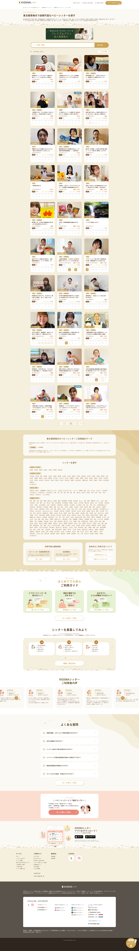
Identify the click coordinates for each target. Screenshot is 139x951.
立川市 (66, 478)
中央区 (37, 476)
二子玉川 (71, 527)
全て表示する (33, 484)
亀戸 (94, 506)
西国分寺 (55, 523)
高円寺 (83, 511)
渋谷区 (88, 476)
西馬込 (94, 523)
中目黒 (96, 521)
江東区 (64, 476)
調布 (91, 519)
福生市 (57, 480)
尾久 (87, 504)
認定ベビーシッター (52, 490)
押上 (95, 504)
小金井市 (105, 478)
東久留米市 (78, 480)
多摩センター (57, 519)
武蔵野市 (72, 478)
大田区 (78, 476)
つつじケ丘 (100, 519)
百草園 (51, 531)
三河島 (38, 529)
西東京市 (32, 482)
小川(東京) (79, 504)
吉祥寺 (47, 509)
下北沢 (36, 515)
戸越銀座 (40, 521)
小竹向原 (102, 511)
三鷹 (53, 529)
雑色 (84, 517)
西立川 (76, 523)
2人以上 (93, 490)
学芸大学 (98, 506)
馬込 (31, 529)
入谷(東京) (32, 502)
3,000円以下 (49, 492)
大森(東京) (59, 504)
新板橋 (47, 515)
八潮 (82, 533)
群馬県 (40, 469)
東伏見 (31, 527)
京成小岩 (62, 511)
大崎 (48, 504)
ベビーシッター (58, 19)
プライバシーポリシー (71, 930)
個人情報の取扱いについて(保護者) (58, 930)
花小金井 (68, 525)
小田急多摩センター (102, 504)
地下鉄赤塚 (58, 502)
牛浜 (44, 502)
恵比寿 (92, 502)
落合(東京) (39, 506)
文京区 (50, 476)
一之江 (102, 500)
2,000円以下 (41, 492)
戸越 (35, 521)
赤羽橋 (68, 533)
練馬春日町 (36, 525)
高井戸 (88, 517)
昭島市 (91, 478)
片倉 (58, 506)
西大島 (40, 523)
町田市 (100, 478)
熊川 (76, 509)
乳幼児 (88, 492)
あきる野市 (106, 480)
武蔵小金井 (85, 529)
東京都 (55, 469)
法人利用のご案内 (99, 2)
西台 (80, 523)
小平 (106, 511)
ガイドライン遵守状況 (82, 930)
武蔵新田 (101, 529)
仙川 (60, 517)
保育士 (37, 490)
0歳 (55, 492)
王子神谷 (100, 502)
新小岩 (68, 515)
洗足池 (67, 517)
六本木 (101, 531)
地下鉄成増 (65, 502)
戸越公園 (46, 521)
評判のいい (39, 494)
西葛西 (50, 523)
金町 (62, 506)
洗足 (63, 517)
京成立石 (73, 511)
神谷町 (86, 506)
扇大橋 (91, 533)
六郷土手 (95, 531)
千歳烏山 (81, 519)
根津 (106, 523)
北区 (107, 476)
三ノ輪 (74, 529)
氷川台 (73, 525)
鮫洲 (73, 513)
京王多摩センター (104, 509)
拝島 (41, 525)
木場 (51, 509)
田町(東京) (65, 519)
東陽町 (31, 521)
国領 (97, 511)
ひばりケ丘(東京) (43, 527)
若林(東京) (32, 533)
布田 (75, 527)
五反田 (56, 513)
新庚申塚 (73, 533)
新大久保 (59, 515)
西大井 (36, 523)
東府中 (36, 527)
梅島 (53, 502)
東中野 (104, 525)
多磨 (70, 519)
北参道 (101, 533)
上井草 (66, 506)
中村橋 (91, 521)
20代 (96, 492)
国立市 (52, 480)
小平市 (31, 480)
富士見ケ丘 (59, 527)
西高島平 (70, 523)
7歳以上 (78, 492)
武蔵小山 (91, 529)
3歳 (65, 492)
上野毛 (81, 506)
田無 (39, 519)
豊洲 (55, 521)
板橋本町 (93, 500)
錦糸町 (59, 509)
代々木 (87, 531)
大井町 (31, 504)
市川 (98, 500)
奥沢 (91, 504)
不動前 (90, 527)
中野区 (93, 476)
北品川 (31, 509)
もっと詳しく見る (69, 783)
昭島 (41, 500)
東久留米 (88, 525)
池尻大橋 (75, 500)
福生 (86, 527)
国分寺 (93, 511)
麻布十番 (46, 533)
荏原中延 (86, 502)
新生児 (83, 492)
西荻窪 (45, 523)
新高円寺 (74, 515)
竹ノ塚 (104, 517)
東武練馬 (106, 519)
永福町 (71, 502)
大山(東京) (72, 504)
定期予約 (32, 490)
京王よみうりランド (47, 511)
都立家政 (60, 521)
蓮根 (45, 525)
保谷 (97, 527)
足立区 (45, 478)
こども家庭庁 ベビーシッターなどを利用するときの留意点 (101, 930)
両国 (91, 531)
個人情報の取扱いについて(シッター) (41, 930)
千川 (56, 517)
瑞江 (42, 529)
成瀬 (103, 521)
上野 (37, 502)
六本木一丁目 (39, 533)
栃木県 (36, 469)
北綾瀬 (103, 506)
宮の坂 (79, 529)
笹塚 (69, 513)
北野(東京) (41, 509)
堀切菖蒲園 (103, 527)
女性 (88, 490)
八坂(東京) (68, 531)
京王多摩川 (96, 509)
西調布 (84, 523)
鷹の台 (93, 517)
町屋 (34, 529)
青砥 (34, 500)
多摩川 (46, 519)
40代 (104, 492)
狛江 (31, 513)
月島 (95, 519)
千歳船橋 (86, 519)
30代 (100, 492)
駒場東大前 (45, 513)
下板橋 (31, 515)
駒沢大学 (39, 513)
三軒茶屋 (82, 513)
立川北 (31, 519)
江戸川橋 (81, 502)
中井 (71, 521)
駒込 (34, 513)
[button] (27, 647)
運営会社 (25, 930)
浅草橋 (55, 500)
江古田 (75, 502)
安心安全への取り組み (87, 2)
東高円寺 (94, 525)
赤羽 (38, 500)
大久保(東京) (42, 504)
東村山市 (41, 480)
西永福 (31, 523)
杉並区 (98, 476)
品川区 (69, 476)
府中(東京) (80, 527)
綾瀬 (59, 500)
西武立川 (39, 517)
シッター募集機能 (79, 635)
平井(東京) (52, 527)
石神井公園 (42, 515)
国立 (73, 509)
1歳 (58, 492)
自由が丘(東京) (94, 515)
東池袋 (78, 525)
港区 (41, 476)
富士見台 (65, 527)
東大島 (83, 525)
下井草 (106, 513)
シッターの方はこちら (113, 2)
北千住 (36, 509)
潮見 (87, 513)
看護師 (80, 490)
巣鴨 (105, 515)
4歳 (68, 492)
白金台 (58, 533)
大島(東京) (53, 504)
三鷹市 (77, 478)
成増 (100, 521)
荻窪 (84, 504)
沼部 (102, 523)
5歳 (71, 492)
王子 (96, 502)
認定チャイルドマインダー (65, 490)
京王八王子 (38, 511)
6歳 (74, 492)
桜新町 (65, 513)
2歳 (61, 492)
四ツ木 (82, 531)
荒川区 (31, 478)
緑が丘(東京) (58, 529)
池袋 (85, 500)
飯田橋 (70, 500)
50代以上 (32, 494)
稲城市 (95, 480)
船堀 (94, 527)
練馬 (31, 525)
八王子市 (61, 478)
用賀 (78, 531)
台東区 (55, 476)
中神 (79, 521)
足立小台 (86, 533)
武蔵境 (96, 529)
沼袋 (99, 523)
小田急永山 (32, 506)
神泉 (83, 515)
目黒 (47, 531)
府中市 (86, 478)
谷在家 (96, 533)
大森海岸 (66, 504)
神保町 (101, 515)
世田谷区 (83, 476)
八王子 (49, 525)
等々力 (51, 521)
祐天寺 (74, 531)
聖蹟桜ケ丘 (32, 517)
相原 (31, 500)
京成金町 (56, 511)
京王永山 (32, 511)
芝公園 (91, 513)
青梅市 (81, 478)
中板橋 (74, 521)
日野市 (36, 480)
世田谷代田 (51, 517)
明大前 (43, 531)
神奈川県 (60, 469)
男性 (85, 490)
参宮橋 (77, 513)
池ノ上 (80, 500)
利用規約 (30, 930)
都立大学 (66, 521)
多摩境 (51, 519)
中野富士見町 (84, 521)
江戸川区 (55, 478)
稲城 (106, 500)
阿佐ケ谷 (49, 500)
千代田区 (32, 476)
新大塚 (64, 515)
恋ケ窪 (79, 511)
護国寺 (51, 513)
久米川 (80, 509)
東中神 (99, 525)
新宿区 (45, 476)
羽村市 (100, 480)
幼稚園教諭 (43, 490)
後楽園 (88, 511)
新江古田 (53, 515)
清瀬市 (72, 480)
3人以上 (98, 490)
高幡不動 (98, 517)
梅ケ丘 (48, 502)
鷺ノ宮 (60, 513)
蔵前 (84, 509)
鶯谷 (41, 502)
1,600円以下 (33, 492)
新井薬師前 (64, 500)
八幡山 (63, 525)
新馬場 (87, 515)
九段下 (68, 509)
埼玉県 (45, 469)
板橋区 (36, 478)
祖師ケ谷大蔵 (78, 517)
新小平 (79, 515)
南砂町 (64, 529)
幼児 (92, 492)
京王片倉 (89, 509)
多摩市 (91, 480)
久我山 (64, 509)
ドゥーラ (75, 490)
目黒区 (73, 476)
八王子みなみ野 (56, 525)
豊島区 (103, 476)
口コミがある (46, 494)
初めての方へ (77, 2)
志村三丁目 (101, 513)
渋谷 (95, 513)
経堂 (55, 509)
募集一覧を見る (69, 663)
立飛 (35, 519)
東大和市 (67, 480)
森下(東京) (57, 531)
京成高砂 (68, 511)
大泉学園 (106, 502)
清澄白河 (63, 533)
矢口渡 (62, 531)
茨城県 (31, 469)
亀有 (90, 506)
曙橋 (45, 500)
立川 (108, 517)
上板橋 (71, 506)
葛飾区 (50, 478)
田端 (42, 519)
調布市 (96, 478)
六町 (78, 533)
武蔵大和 (38, 531)
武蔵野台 (32, 531)
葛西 (55, 506)
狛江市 (61, 480)
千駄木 (72, 517)
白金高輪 (52, 533)
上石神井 (76, 506)
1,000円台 (105, 490)
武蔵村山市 (85, 480)
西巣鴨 (65, 523)
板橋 (88, 500)
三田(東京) (47, 529)
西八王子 (89, 523)
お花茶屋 (45, 506)
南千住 (69, 529)
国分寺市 (47, 480)
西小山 (60, 523)
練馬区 (40, 478)
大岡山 (36, 504)
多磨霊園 (75, 519)
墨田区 (59, 476)
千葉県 (50, 469)
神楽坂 (51, 506)
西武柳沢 (44, 517)
